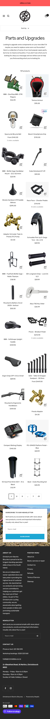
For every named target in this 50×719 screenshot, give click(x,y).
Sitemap (30, 582)
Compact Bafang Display (13, 445)
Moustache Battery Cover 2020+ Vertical (12, 304)
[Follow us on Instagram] (10, 688)
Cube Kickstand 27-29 (37, 171)
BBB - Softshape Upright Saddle (13, 340)
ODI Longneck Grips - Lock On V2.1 (37, 275)
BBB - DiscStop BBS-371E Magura (12, 95)
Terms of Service (33, 577)
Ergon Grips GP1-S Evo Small (12, 376)
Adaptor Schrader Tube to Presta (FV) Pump (12, 235)
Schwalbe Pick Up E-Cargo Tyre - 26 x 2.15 (37, 238)
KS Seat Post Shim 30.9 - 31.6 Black (13, 483)
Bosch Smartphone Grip (37, 134)
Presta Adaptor (37, 411)
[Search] (8, 16)
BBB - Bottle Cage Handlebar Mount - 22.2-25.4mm (12, 172)
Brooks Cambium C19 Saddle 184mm (12, 201)
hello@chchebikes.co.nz (12, 659)
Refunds (30, 573)
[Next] (38, 496)
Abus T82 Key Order (37, 304)
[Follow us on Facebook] (5, 688)
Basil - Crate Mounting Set (37, 482)
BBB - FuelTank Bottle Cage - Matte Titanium (13, 275)
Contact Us (31, 565)
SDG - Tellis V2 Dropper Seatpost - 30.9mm (37, 377)
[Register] (37, 636)
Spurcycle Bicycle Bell (13, 134)
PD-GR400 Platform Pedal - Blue (37, 446)
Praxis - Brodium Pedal (37, 332)
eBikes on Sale (25, 3)
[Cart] (46, 16)
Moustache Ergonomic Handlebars (13, 404)
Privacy (30, 569)
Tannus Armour (37, 100)
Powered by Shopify (32, 697)
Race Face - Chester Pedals (37, 200)
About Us (30, 557)
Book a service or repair (36, 561)
